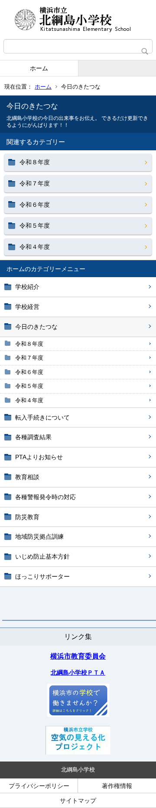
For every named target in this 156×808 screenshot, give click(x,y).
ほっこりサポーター (42, 576)
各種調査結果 (33, 437)
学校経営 (27, 306)
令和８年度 (29, 344)
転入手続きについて (42, 417)
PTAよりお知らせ (39, 457)
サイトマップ (78, 800)
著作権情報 (117, 785)
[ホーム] (78, 20)
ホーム (39, 68)
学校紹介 (27, 286)
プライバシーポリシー (39, 785)
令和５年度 (29, 386)
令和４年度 (29, 400)
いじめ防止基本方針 (42, 556)
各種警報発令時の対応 (45, 496)
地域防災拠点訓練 (39, 536)
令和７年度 (29, 357)
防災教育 (27, 516)
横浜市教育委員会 (78, 656)
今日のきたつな (36, 326)
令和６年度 (29, 372)
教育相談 (27, 477)
